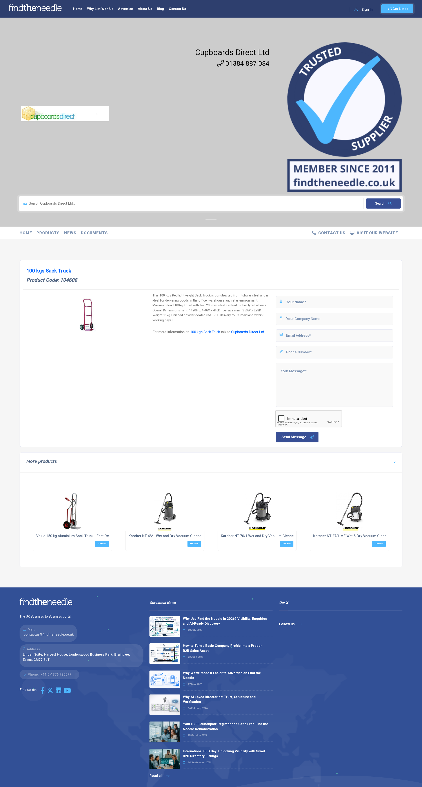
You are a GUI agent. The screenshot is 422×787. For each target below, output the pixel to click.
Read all (156, 776)
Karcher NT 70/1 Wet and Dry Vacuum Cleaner (258, 536)
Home (77, 9)
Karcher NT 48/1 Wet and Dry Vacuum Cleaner (166, 536)
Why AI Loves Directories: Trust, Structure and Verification (219, 699)
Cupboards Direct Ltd (232, 52)
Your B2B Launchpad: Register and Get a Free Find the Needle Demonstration (225, 726)
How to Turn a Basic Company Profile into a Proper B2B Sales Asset (222, 648)
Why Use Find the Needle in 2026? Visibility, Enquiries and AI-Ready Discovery (225, 621)
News (70, 233)
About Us (145, 9)
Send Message (294, 437)
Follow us (287, 624)
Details (102, 543)
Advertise (125, 9)
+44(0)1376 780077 (55, 674)
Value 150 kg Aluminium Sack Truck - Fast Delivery (76, 536)
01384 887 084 (246, 63)
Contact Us (177, 9)
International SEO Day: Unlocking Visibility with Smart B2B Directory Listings (224, 753)
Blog (160, 9)
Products (48, 233)
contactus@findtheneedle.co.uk (49, 634)
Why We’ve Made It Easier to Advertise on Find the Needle (222, 675)
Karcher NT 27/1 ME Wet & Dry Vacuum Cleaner (351, 536)
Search (380, 203)
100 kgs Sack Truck (205, 332)
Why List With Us (100, 9)
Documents (94, 233)
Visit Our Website (376, 233)
